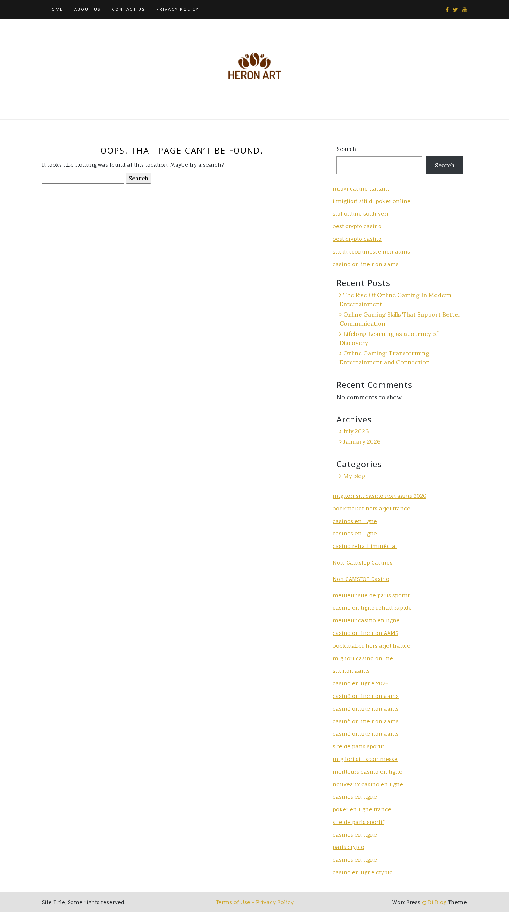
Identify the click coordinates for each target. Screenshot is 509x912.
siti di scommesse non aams (371, 251)
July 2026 (356, 431)
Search (346, 148)
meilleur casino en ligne (366, 620)
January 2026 (361, 441)
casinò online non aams (366, 696)
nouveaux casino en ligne (368, 784)
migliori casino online (363, 658)
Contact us (128, 9)
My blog (354, 475)
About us (87, 9)
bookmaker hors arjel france (371, 508)
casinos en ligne (355, 521)
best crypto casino (357, 226)
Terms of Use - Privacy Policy (255, 902)
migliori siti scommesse (365, 759)
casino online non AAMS (365, 633)
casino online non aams (366, 264)
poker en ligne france (362, 809)
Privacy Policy (177, 9)
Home (55, 9)
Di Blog (436, 902)
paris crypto (348, 847)
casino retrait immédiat (365, 546)
